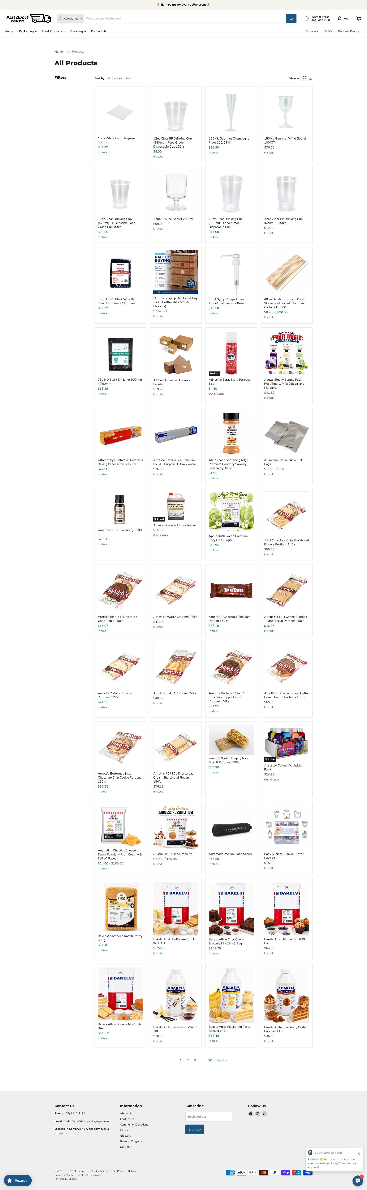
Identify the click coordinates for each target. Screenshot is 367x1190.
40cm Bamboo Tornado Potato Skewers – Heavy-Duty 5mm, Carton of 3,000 (285, 303)
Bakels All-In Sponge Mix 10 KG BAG (120, 1026)
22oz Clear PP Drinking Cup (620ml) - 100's (283, 221)
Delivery (125, 1147)
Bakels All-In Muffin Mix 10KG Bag (285, 941)
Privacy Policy (116, 1171)
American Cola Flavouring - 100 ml (120, 532)
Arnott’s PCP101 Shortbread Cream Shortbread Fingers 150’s (173, 777)
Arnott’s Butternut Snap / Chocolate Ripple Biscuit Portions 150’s (226, 697)
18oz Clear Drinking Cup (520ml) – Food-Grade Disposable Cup (226, 223)
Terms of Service (75, 1171)
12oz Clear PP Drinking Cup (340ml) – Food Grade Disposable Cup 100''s (172, 142)
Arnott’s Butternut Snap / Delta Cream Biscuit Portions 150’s (286, 695)
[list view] (310, 78)
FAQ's (328, 31)
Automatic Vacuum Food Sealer (230, 854)
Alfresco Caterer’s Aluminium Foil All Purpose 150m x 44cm (174, 462)
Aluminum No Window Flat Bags (283, 462)
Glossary (311, 31)
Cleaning (77, 31)
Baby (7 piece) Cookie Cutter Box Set (284, 856)
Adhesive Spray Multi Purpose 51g (230, 382)
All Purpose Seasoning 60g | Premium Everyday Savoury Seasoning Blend (228, 464)
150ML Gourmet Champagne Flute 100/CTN (229, 140)
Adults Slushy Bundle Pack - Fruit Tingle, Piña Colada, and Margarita (284, 384)
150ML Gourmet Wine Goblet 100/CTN (285, 140)
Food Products (52, 31)
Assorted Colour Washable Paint (283, 767)
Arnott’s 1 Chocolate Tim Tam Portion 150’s (229, 619)
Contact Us (98, 31)
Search (58, 1171)
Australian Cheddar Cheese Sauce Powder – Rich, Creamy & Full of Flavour (120, 854)
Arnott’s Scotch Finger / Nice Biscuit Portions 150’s (228, 760)
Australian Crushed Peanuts (172, 854)
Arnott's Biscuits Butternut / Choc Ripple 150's (117, 619)
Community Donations (134, 1124)
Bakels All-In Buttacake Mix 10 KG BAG (174, 941)
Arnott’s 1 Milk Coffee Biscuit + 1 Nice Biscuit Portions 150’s (286, 619)
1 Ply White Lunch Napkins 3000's (116, 140)
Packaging (27, 31)
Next (221, 1060)
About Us (126, 1113)
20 (210, 1060)
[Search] (291, 18)
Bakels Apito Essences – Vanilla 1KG (175, 1029)
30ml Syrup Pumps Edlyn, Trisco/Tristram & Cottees (226, 301)
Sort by (99, 78)
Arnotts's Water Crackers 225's (175, 617)
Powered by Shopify (65, 1179)
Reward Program (350, 31)
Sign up (194, 1129)
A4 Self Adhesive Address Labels (171, 382)
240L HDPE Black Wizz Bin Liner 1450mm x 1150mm (117, 301)
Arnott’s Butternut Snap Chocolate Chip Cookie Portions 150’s (119, 777)
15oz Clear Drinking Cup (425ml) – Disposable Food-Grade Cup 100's (117, 223)
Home (9, 31)
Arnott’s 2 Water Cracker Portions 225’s (115, 695)
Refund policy (96, 1171)
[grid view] (304, 78)
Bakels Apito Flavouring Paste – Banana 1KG (231, 1029)
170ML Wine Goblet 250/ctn (173, 219)
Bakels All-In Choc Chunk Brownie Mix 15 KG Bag (226, 941)
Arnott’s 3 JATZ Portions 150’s (174, 693)
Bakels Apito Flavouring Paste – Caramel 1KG (286, 1029)
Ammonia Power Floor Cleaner (174, 525)
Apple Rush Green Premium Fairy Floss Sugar (228, 538)
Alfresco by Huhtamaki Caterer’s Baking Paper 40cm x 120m (120, 462)
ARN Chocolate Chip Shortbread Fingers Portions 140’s (286, 542)
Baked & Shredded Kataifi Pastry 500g (120, 938)
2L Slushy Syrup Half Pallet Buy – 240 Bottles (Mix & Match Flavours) (175, 302)
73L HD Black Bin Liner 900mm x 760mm (120, 382)
